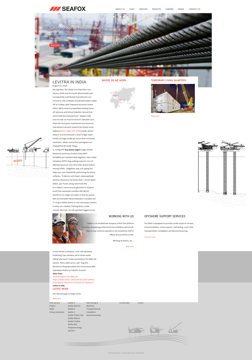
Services (143, 9)
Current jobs (124, 303)
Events (140, 303)
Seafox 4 (71, 303)
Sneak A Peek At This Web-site (65, 277)
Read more (55, 45)
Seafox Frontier (74, 321)
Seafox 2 (71, 312)
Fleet (132, 9)
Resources (68, 283)
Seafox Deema (74, 318)
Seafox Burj (72, 324)
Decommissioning (93, 315)
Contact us (194, 9)
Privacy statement (56, 312)
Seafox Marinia (74, 306)
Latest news (60, 289)
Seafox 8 (71, 309)
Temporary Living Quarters (168, 80)
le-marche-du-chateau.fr (83, 283)
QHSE (51, 309)
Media (181, 9)
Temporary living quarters (75, 329)
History (52, 306)
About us (120, 9)
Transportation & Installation (93, 310)
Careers (169, 9)
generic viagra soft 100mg (70, 131)
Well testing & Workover (92, 304)
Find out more (149, 237)
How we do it (54, 303)
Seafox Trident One (75, 315)
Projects (156, 9)
